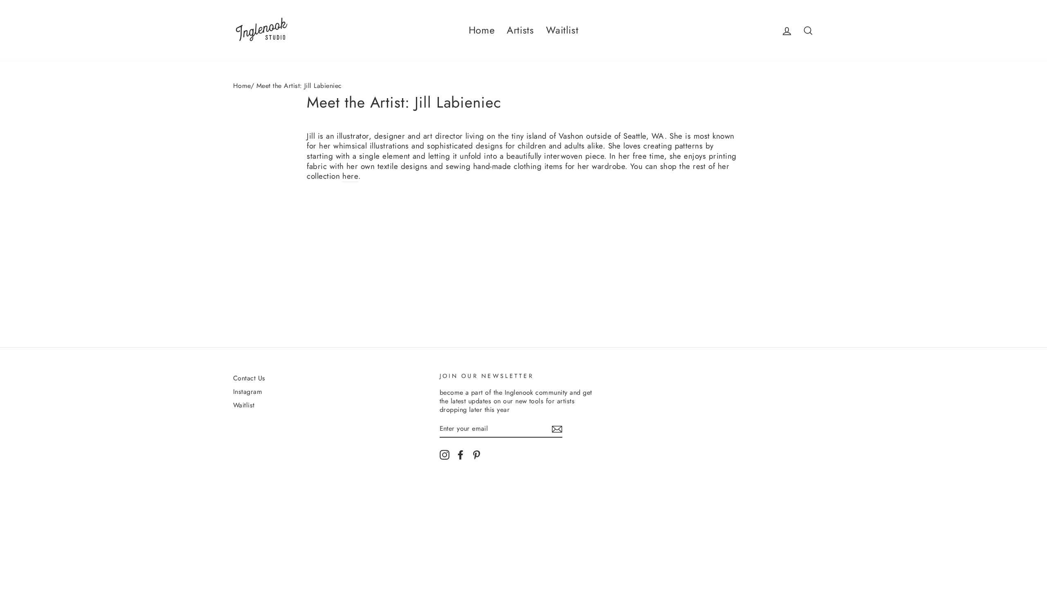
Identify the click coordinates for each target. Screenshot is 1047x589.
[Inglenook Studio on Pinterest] (476, 455)
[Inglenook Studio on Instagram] (444, 455)
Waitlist (562, 30)
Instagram (247, 391)
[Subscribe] (557, 428)
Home (481, 30)
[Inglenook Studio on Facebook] (460, 455)
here (350, 176)
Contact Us (249, 378)
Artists (520, 30)
